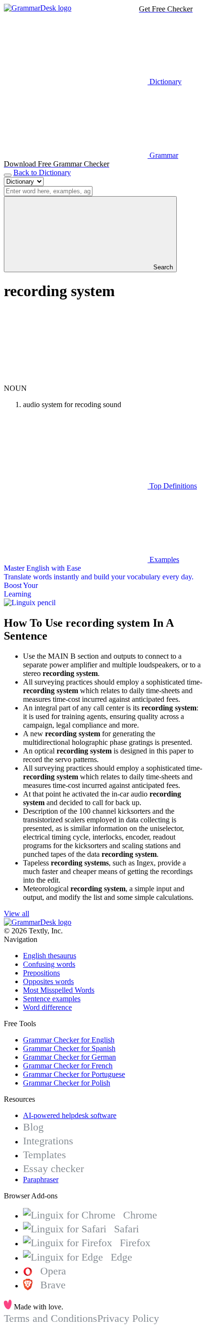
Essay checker (53, 1168)
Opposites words (48, 981)
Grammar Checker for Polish (66, 1083)
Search (162, 267)
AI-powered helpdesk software (69, 1115)
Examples (163, 559)
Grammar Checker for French (68, 1066)
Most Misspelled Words (58, 990)
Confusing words (49, 964)
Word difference (47, 1007)
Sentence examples (51, 999)
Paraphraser (40, 1179)
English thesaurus (49, 956)
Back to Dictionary (42, 172)
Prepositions (41, 973)
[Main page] (37, 8)
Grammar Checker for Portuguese (74, 1074)
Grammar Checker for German (69, 1057)
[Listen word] (76, 380)
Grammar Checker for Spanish (69, 1048)
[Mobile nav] (7, 175)
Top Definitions (172, 486)
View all (16, 913)
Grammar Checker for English (68, 1040)
